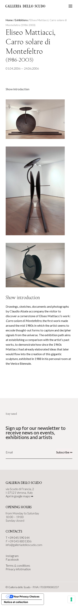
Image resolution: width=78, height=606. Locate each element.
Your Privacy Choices (26, 596)
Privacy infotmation (18, 569)
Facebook (12, 559)
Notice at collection (16, 602)
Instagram (12, 556)
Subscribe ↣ (64, 452)
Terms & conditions (18, 565)
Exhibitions (21, 20)
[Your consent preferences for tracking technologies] (71, 599)
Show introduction (17, 89)
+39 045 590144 (19, 537)
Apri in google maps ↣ (19, 496)
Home (9, 20)
